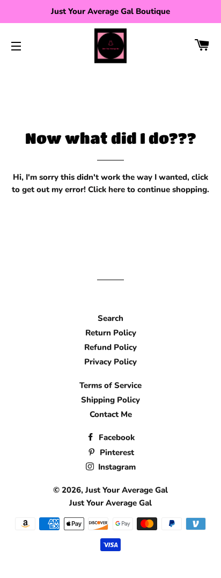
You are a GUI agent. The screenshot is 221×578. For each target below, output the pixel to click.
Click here (106, 189)
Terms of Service (110, 385)
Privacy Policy (110, 361)
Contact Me (111, 414)
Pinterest (116, 452)
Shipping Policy (110, 399)
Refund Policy (110, 347)
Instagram (116, 467)
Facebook (116, 437)
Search (110, 318)
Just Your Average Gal (126, 490)
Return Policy (110, 332)
